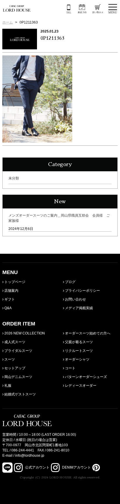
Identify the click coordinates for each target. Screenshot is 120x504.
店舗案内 (10, 291)
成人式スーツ (14, 342)
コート (69, 368)
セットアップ (14, 368)
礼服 (7, 386)
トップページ (14, 282)
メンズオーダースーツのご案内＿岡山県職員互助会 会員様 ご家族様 (59, 218)
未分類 (13, 178)
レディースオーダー (80, 386)
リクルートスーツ (78, 351)
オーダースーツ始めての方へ (87, 333)
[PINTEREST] (95, 467)
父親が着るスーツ (78, 342)
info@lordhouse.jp (29, 455)
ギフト (9, 299)
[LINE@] (7, 467)
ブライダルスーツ (17, 351)
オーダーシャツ (76, 359)
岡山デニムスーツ (17, 377)
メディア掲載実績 (78, 308)
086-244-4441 (22, 450)
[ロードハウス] (17, 8)
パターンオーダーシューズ (85, 377)
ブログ (69, 282)
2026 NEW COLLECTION (24, 333)
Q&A (7, 308)
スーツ (9, 359)
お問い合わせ (75, 299)
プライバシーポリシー (82, 291)
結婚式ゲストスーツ (19, 394)
